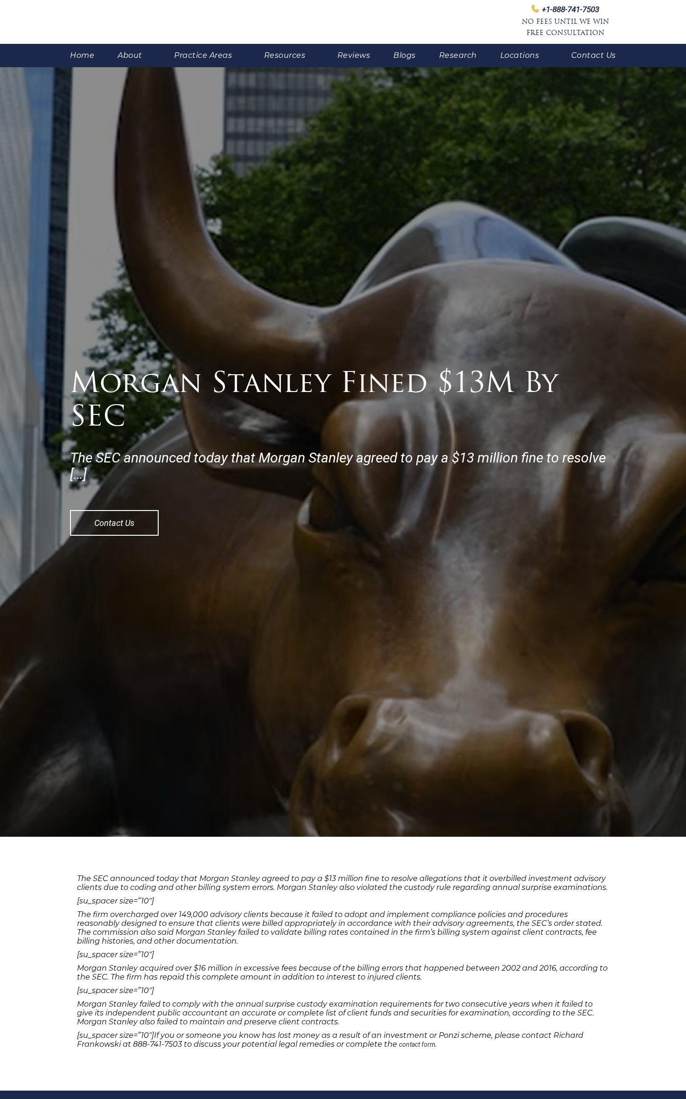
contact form (417, 1044)
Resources (285, 55)
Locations (519, 55)
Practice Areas (203, 55)
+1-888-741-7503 (570, 9)
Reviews (354, 55)
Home (82, 55)
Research (458, 55)
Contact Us (593, 55)
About (130, 55)
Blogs (404, 55)
